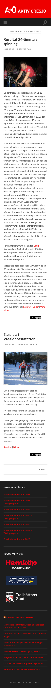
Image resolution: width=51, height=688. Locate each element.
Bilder (36, 306)
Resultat (27, 306)
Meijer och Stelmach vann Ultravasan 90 (23, 657)
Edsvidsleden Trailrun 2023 (17, 539)
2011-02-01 (9, 344)
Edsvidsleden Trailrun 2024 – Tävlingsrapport (18, 517)
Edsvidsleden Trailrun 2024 (17, 524)
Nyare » (43, 470)
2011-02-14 (9, 49)
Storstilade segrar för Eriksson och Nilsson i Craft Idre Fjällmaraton (24, 626)
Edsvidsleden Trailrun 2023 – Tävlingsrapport (18, 532)
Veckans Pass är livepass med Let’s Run (22, 669)
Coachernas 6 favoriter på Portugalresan (23, 663)
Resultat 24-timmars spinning (20, 41)
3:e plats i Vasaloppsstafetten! (20, 336)
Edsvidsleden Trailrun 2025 (17, 509)
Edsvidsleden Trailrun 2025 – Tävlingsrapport (18, 502)
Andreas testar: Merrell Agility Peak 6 (22, 651)
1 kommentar (24, 49)
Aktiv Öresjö (25, 682)
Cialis (36, 245)
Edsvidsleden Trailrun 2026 (17, 494)
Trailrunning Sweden (19, 617)
